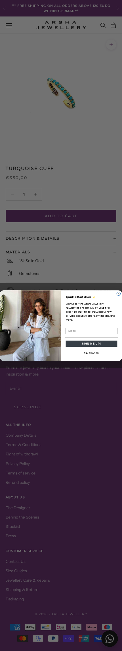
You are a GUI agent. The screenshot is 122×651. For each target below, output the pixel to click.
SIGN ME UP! (91, 343)
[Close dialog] (118, 293)
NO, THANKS (91, 353)
